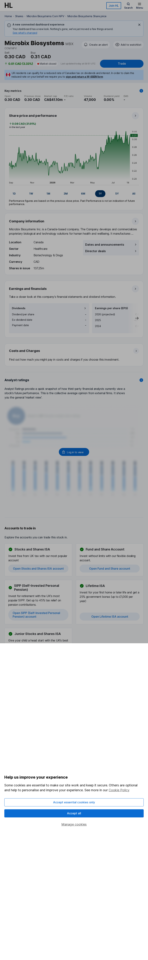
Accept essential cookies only (74, 802)
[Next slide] (133, 318)
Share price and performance (33, 115)
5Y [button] (117, 193)
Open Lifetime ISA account (109, 616)
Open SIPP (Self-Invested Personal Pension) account (36, 614)
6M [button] (83, 193)
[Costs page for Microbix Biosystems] (74, 355)
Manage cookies (74, 824)
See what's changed (25, 32)
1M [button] (48, 193)
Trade (122, 63)
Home (8, 16)
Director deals (95, 251)
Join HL (114, 5)
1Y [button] (100, 193)
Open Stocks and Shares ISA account (38, 568)
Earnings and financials (28, 289)
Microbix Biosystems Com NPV (45, 16)
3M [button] (66, 193)
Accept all (74, 813)
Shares (19, 16)
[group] (74, 193)
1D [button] (14, 193)
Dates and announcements (104, 244)
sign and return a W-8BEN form (84, 76)
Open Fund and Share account (109, 568)
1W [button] (31, 193)
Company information (26, 221)
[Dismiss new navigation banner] (139, 25)
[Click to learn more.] (141, 91)
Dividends (18, 308)
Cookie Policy (119, 790)
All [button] (133, 193)
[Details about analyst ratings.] (141, 380)
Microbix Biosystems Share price (86, 16)
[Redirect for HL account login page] (74, 452)
